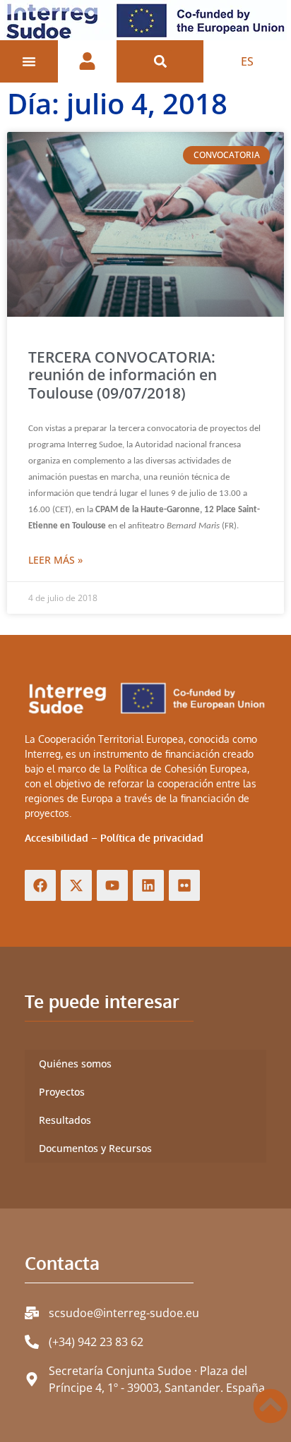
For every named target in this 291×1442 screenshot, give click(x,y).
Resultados (65, 1120)
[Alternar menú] (29, 61)
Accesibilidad (56, 838)
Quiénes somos (75, 1063)
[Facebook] (40, 885)
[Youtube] (112, 885)
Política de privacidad (151, 838)
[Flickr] (184, 885)
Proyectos (62, 1091)
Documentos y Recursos (95, 1148)
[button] (160, 61)
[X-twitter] (76, 885)
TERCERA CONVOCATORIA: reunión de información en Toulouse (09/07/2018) (122, 374)
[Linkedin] (148, 885)
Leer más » (55, 559)
